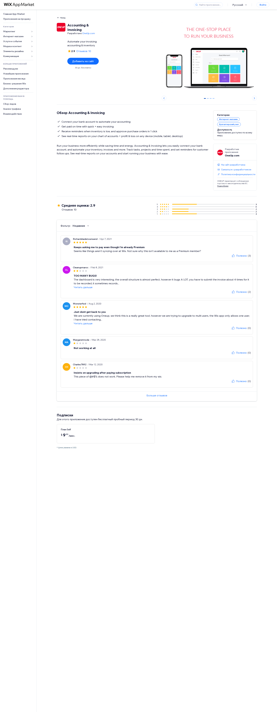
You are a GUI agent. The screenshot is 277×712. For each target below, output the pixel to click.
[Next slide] (254, 98)
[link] (18, 14)
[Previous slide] (164, 98)
